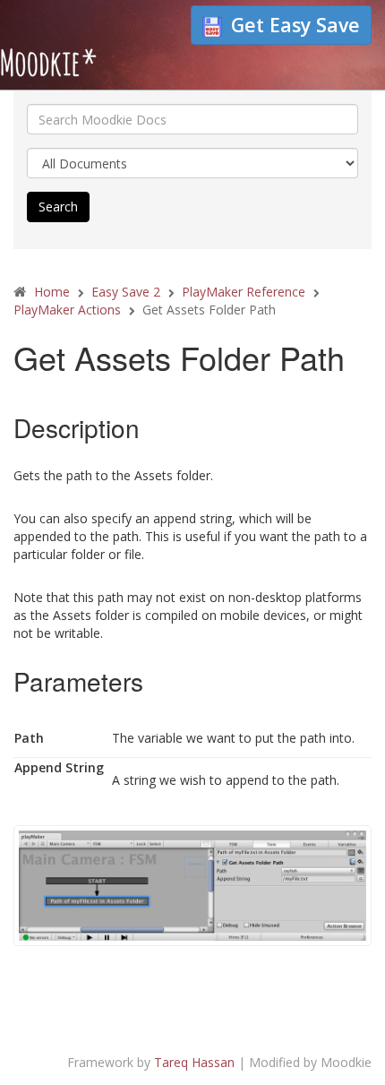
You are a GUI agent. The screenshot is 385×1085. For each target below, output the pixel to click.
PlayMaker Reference (243, 291)
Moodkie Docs (112, 67)
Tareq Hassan (194, 1062)
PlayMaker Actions (67, 309)
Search (58, 206)
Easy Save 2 (125, 291)
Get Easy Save (295, 25)
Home (52, 291)
